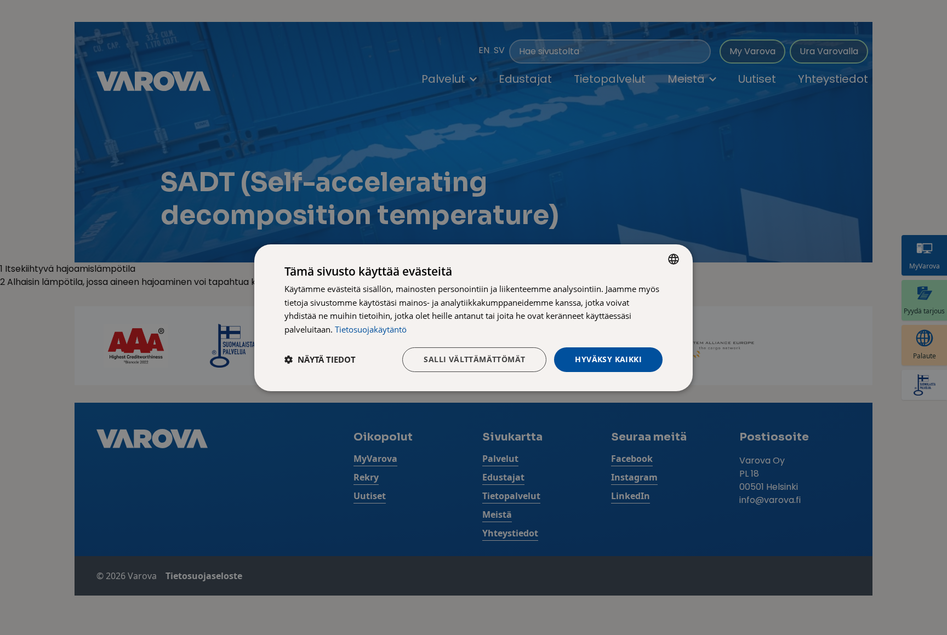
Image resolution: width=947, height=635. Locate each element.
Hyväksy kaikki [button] (608, 359)
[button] (320, 359)
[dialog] (473, 317)
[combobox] (673, 258)
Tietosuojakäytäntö (371, 329)
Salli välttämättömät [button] (474, 359)
